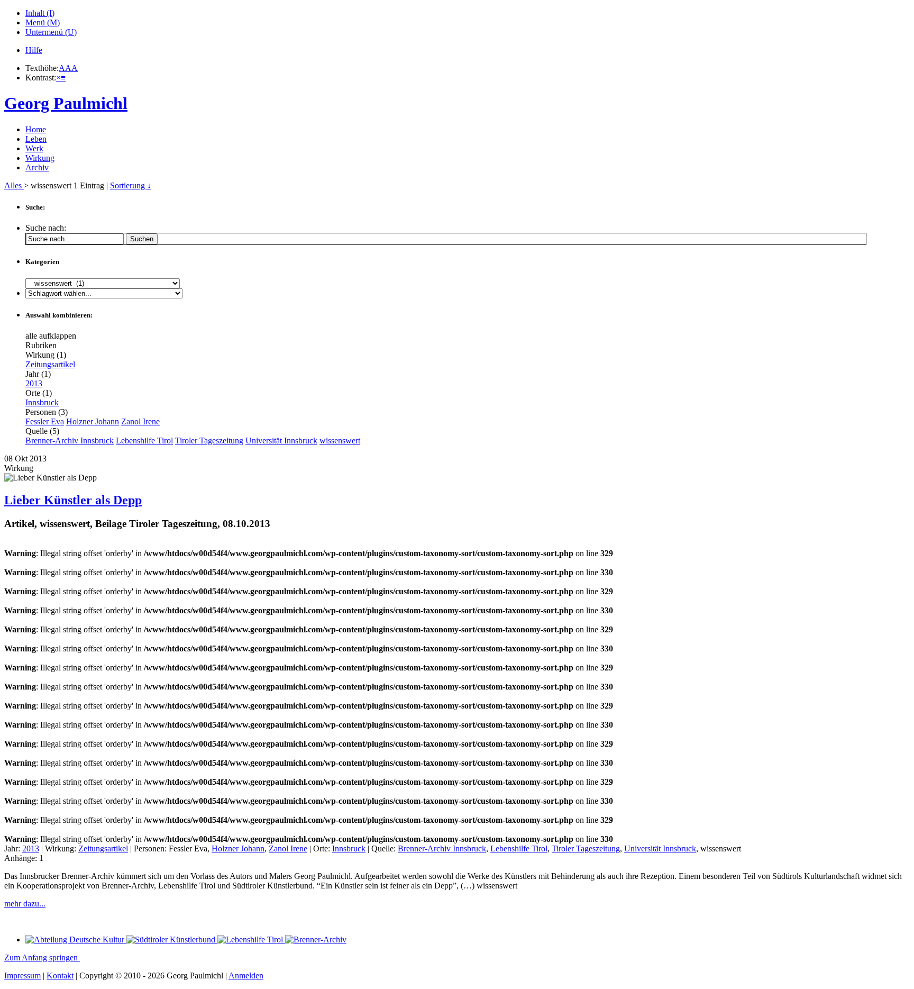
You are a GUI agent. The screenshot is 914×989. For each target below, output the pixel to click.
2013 (33, 383)
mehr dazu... (24, 903)
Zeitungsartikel (50, 364)
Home (35, 129)
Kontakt (60, 975)
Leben (36, 138)
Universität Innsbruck (281, 440)
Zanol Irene (140, 421)
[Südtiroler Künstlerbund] (171, 939)
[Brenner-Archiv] (315, 939)
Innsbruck (42, 402)
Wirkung (39, 157)
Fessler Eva (44, 421)
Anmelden (246, 975)
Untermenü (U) (51, 32)
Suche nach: (45, 227)
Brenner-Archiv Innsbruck (69, 440)
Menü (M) (42, 22)
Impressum (22, 975)
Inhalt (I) (39, 12)
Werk (34, 148)
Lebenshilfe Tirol (144, 440)
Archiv (37, 167)
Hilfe (33, 50)
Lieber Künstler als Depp (73, 500)
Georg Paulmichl (65, 103)
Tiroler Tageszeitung (209, 440)
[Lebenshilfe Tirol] (251, 939)
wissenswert (339, 440)
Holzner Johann (92, 421)
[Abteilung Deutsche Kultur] (75, 939)
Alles (14, 185)
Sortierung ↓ (130, 185)
